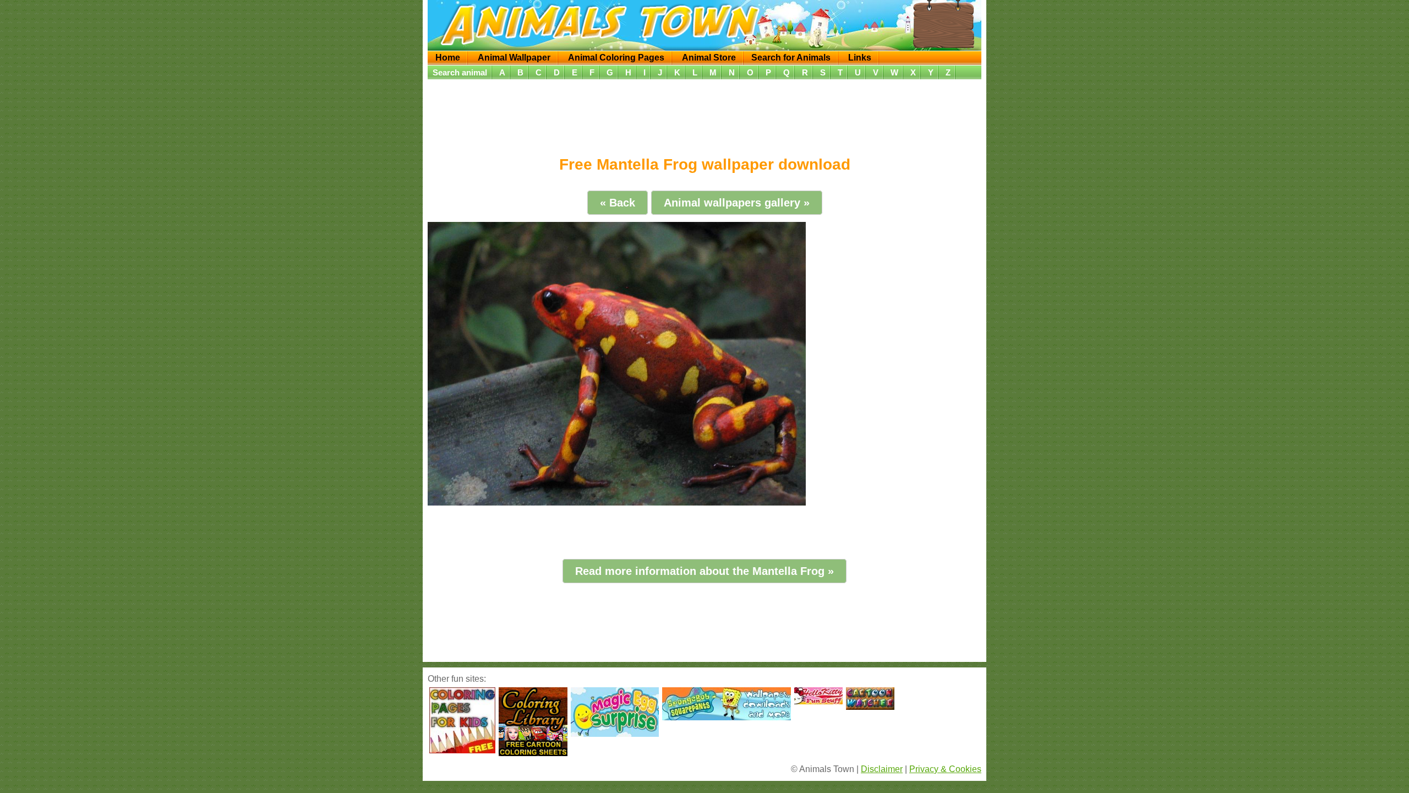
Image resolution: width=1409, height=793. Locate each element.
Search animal (460, 72)
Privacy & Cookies (945, 769)
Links (859, 57)
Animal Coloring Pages (616, 57)
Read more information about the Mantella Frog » (704, 571)
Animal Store (709, 57)
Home (447, 57)
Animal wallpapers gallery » (737, 203)
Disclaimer (882, 769)
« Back (617, 203)
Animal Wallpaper (514, 57)
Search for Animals (791, 57)
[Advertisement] (704, 114)
